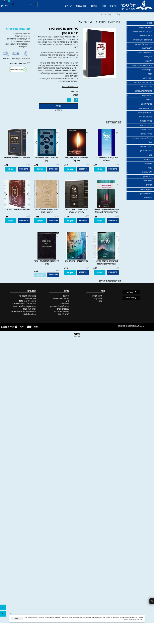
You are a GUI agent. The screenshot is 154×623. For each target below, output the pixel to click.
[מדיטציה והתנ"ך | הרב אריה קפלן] (76, 258)
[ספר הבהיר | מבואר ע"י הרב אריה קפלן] (47, 155)
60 (29, 216)
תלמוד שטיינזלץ (147, 177)
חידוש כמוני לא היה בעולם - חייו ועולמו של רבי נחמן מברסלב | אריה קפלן (106, 210)
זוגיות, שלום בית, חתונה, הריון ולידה (142, 65)
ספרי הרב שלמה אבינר (145, 146)
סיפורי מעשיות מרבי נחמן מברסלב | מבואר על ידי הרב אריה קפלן (106, 262)
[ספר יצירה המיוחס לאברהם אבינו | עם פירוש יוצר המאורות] (76, 207)
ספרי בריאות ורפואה (146, 104)
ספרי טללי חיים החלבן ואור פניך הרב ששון (142, 140)
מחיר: (76, 91)
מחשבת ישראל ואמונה (146, 87)
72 (118, 164)
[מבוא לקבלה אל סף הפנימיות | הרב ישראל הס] (106, 155)
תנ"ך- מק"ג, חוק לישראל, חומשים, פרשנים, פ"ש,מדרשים (142, 34)
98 (58, 164)
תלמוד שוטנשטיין (147, 172)
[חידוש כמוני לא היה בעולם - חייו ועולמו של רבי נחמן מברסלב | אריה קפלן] (106, 207)
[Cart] (2, 6)
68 (7, 165)
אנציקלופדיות (148, 57)
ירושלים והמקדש (147, 78)
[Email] (3, 608)
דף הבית (113, 5)
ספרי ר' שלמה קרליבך (146, 151)
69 (88, 164)
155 (67, 216)
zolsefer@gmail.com (29, 314)
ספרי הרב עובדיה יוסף (146, 125)
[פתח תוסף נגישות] (151, 601)
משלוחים (94, 5)
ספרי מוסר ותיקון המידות (145, 112)
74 (37, 165)
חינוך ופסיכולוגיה (147, 70)
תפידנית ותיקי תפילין (146, 194)
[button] (99, 169)
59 (96, 165)
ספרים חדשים (148, 198)
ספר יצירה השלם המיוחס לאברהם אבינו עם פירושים (46, 210)
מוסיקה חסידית (148, 181)
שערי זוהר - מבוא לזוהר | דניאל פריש (17, 209)
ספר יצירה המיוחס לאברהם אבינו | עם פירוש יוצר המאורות (76, 210)
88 (118, 268)
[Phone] (3, 614)
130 (76, 94)
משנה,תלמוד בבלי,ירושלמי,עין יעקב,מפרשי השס (143, 46)
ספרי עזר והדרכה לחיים (145, 117)
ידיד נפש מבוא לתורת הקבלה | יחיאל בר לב (46, 262)
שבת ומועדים (148, 164)
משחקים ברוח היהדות (146, 189)
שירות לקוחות (98, 298)
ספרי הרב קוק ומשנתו (146, 121)
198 (73, 91)
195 (87, 216)
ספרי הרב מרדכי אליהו (146, 130)
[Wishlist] (6, 6)
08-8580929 (23, 296)
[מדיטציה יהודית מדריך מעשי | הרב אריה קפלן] (76, 155)
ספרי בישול (149, 100)
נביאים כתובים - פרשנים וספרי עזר (142, 40)
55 (7, 216)
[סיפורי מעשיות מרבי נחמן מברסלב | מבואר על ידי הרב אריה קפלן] (106, 258)
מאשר (17, 618)
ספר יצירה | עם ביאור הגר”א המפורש (17, 157)
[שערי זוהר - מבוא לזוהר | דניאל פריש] (17, 207)
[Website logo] (136, 6)
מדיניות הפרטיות (128, 619)
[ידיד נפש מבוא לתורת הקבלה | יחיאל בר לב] (46, 258)
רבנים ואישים (148, 159)
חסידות (150, 74)
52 (66, 165)
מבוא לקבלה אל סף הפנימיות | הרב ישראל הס (106, 159)
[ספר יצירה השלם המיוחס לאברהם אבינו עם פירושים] (46, 207)
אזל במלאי (56, 233)
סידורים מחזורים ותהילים (145, 27)
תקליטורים (149, 185)
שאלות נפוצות (81, 5)
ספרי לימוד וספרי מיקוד (145, 108)
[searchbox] (23, 4)
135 (37, 216)
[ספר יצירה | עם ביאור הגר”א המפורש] (17, 155)
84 (88, 268)
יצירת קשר (68, 5)
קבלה (150, 155)
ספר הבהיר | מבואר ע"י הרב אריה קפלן (46, 159)
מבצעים (149, 23)
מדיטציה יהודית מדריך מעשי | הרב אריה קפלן (76, 159)
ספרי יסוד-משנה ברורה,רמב (144, 52)
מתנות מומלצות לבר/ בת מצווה (143, 91)
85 (29, 164)
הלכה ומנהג (148, 61)
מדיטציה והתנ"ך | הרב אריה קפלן (76, 260)
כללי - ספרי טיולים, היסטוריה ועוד (143, 83)
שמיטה (150, 168)
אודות (104, 5)
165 (57, 216)
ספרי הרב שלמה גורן (146, 134)
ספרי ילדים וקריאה (147, 95)
